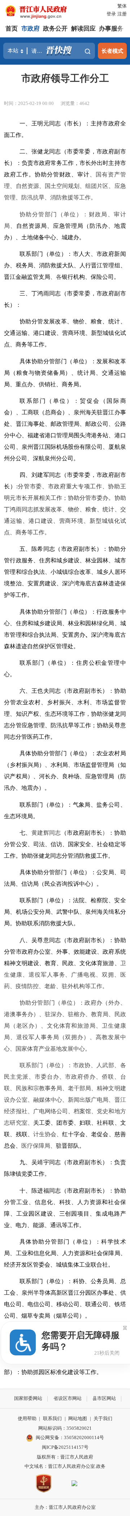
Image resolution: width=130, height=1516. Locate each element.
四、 (25, 475)
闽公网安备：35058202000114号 (70, 1437)
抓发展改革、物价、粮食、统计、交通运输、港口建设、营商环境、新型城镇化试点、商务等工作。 (65, 520)
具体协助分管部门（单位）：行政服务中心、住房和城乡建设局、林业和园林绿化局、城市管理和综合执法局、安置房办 (65, 623)
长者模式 (112, 51)
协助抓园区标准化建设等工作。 (61, 1372)
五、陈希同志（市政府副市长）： (64, 549)
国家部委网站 (28, 1398)
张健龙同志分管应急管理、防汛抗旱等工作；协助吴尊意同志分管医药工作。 (65, 725)
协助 (97, 714)
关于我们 (103, 1418)
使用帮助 (27, 1418)
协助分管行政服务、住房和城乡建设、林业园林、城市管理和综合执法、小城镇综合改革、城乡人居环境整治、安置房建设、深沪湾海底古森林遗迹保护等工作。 (65, 572)
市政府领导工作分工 (65, 78)
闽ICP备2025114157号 (65, 1447)
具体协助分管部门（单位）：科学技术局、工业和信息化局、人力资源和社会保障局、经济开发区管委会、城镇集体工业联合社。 (65, 1253)
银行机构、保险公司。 (91, 277)
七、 (25, 833)
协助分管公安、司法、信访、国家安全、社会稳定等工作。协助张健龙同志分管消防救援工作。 (65, 844)
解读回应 (83, 28)
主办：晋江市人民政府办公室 (65, 1507)
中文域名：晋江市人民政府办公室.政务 (65, 1466)
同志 (27, 509)
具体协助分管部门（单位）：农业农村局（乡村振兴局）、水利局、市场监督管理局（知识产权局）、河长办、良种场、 (65, 764)
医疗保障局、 (38, 1146)
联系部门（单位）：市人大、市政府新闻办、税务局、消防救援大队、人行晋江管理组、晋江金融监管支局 (65, 265)
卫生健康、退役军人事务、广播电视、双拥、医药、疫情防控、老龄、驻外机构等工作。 (65, 974)
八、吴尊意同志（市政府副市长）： (67, 940)
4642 (84, 103)
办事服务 (111, 28)
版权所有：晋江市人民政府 (65, 1457)
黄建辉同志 (46, 833)
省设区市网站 (67, 1398)
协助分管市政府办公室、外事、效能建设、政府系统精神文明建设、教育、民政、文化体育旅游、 (65, 951)
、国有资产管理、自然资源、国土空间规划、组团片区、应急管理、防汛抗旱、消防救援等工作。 (65, 186)
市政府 (30, 28)
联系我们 (52, 1418)
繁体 (122, 6)
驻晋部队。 (70, 1146)
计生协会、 (47, 1134)
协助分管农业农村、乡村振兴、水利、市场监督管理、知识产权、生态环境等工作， (65, 702)
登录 (111, 14)
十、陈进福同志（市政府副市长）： (67, 1191)
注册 (122, 14)
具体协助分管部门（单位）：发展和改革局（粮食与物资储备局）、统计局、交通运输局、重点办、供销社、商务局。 (65, 372)
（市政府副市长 (82, 833)
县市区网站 (104, 1398)
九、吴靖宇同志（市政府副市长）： (67, 1162)
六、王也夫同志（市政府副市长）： (67, 691)
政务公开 (55, 28)
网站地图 (77, 1418)
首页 (11, 28)
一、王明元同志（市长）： (55, 123)
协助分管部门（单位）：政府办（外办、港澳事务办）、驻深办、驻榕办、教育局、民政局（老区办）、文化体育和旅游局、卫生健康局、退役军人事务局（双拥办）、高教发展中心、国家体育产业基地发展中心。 (65, 1026)
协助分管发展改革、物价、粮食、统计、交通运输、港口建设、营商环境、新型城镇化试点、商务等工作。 (65, 332)
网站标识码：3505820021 (65, 1428)
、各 (56, 277)
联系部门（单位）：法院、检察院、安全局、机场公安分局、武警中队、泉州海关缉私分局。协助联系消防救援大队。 (65, 911)
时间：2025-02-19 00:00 (29, 103)
